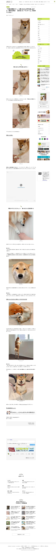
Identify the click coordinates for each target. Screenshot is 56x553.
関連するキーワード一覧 (30, 457)
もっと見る (43, 89)
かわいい (17, 4)
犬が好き (10, 4)
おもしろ (39, 55)
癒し (14, 453)
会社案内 (23, 547)
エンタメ (13, 4)
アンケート (39, 41)
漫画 (38, 28)
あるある (39, 57)
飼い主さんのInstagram (23, 404)
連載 (38, 26)
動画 (29, 453)
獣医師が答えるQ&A (40, 124)
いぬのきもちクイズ (40, 128)
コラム (26, 453)
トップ (7, 4)
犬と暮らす (39, 20)
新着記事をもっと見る (21, 534)
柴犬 (10, 455)
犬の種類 (32, 453)
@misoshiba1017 (21, 43)
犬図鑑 (39, 126)
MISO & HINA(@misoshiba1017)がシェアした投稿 (21, 200)
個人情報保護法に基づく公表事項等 (29, 547)
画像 (38, 33)
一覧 (47, 44)
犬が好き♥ (39, 22)
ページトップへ (28, 543)
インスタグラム (22, 453)
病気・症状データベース (41, 24)
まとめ (39, 37)
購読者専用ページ (40, 133)
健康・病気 (39, 51)
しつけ (39, 46)
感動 (38, 59)
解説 (38, 35)
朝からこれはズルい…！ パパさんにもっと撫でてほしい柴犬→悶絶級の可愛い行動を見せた (22, 412)
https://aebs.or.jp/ (45, 180)
